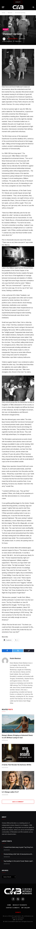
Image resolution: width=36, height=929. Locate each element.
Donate (18, 2)
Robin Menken (13, 38)
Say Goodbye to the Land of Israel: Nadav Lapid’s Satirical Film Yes (18, 862)
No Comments (8, 41)
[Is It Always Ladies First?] (18, 780)
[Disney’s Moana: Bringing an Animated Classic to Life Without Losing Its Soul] (18, 723)
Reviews (5, 29)
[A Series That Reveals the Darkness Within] (18, 753)
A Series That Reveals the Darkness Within (16, 764)
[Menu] (3, 7)
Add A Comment (18, 801)
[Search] (33, 7)
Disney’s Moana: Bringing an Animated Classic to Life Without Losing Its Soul (17, 736)
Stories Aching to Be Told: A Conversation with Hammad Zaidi (18, 855)
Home (9, 905)
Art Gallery (25, 907)
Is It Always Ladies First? (10, 792)
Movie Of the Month (20, 905)
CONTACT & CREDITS (12, 907)
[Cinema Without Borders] (18, 7)
